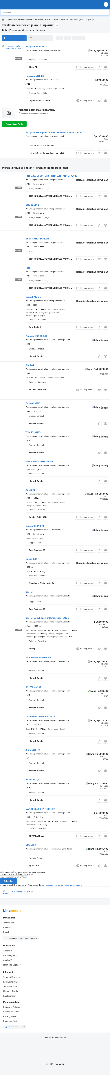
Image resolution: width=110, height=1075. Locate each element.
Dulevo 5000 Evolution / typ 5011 (41, 716)
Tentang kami (9, 923)
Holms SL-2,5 (32, 779)
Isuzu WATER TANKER (37, 239)
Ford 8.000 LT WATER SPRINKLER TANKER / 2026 (51, 176)
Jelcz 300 (30, 490)
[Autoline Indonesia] (17, 4)
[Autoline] (3, 19)
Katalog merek (9, 996)
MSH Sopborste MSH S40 (38, 657)
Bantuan (6, 927)
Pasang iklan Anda (14, 124)
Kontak (6, 932)
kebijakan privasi (53, 885)
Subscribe (8, 881)
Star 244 (29, 365)
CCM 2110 (30, 845)
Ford (27, 268)
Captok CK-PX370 (34, 526)
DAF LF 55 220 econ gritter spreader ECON (47, 618)
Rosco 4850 (31, 559)
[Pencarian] (106, 12)
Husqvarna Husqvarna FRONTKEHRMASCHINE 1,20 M (53, 132)
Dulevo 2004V (32, 403)
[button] (106, 4)
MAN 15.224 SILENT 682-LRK (40, 809)
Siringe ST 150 (32, 750)
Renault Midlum (33, 297)
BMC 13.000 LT (33, 205)
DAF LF (29, 592)
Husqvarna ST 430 (34, 76)
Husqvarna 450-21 (34, 46)
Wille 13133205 (33, 432)
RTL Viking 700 (33, 687)
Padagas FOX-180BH (36, 336)
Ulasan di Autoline (11, 991)
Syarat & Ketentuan (11, 977)
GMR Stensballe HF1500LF (39, 461)
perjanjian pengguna (73, 885)
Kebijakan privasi (10, 982)
